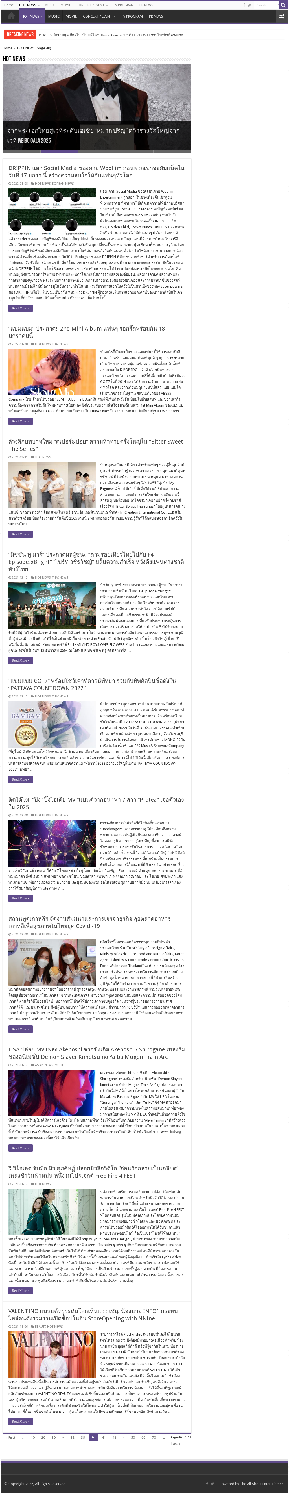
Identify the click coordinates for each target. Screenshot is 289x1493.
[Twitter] (249, 5)
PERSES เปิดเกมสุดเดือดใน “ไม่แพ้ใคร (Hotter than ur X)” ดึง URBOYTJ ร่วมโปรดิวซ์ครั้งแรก (111, 35)
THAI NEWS (60, 344)
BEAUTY (40, 1327)
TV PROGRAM (123, 5)
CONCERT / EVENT (90, 5)
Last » (175, 1444)
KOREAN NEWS (63, 184)
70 (154, 1437)
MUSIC (50, 5)
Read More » (20, 308)
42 (114, 1437)
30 (54, 1437)
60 (143, 1437)
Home (9, 5)
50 (133, 1437)
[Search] (283, 5)
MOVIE (66, 5)
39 (83, 1437)
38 (73, 1437)
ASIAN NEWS (44, 1065)
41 (104, 1437)
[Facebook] (244, 5)
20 (43, 1437)
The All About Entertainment (262, 1484)
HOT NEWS (27, 5)
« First (10, 1437)
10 (33, 1437)
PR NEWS (146, 5)
